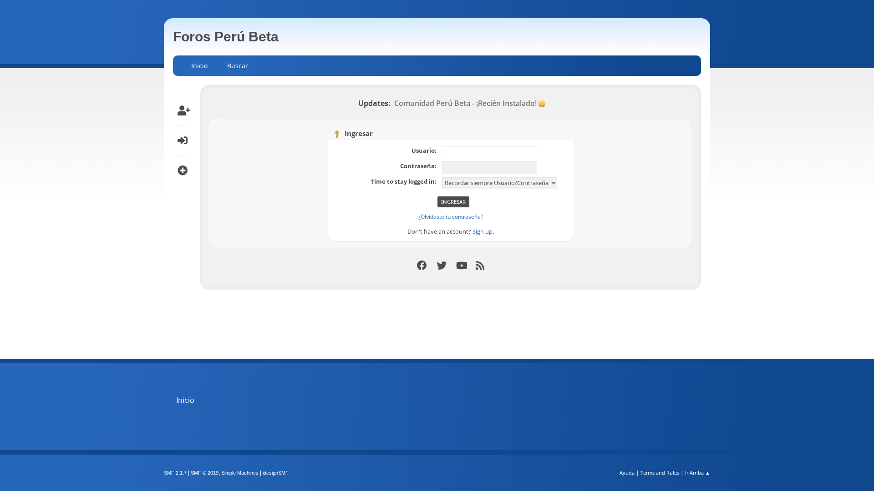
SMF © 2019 (204, 473)
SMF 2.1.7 (175, 473)
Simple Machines (240, 473)
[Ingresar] (182, 140)
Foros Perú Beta (226, 36)
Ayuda (627, 472)
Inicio (185, 400)
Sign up (483, 231)
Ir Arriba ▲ (697, 472)
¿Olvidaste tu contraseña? (450, 216)
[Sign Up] (182, 110)
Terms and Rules (659, 472)
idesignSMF (276, 473)
